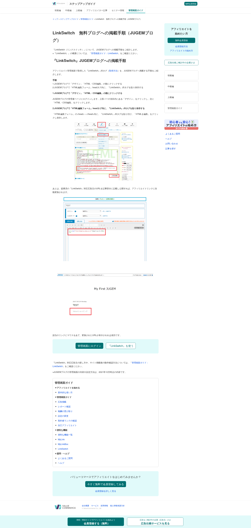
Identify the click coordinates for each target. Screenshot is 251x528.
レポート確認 (64, 406)
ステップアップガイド (82, 3)
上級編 (79, 10)
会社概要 (85, 505)
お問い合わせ (171, 143)
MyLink (61, 439)
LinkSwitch (63, 448)
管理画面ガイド (136, 10)
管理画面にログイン (89, 346)
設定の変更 (63, 415)
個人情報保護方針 (117, 505)
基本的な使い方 (65, 392)
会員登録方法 (181, 46)
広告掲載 (62, 401)
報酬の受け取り (65, 411)
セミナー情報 (118, 10)
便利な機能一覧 (65, 434)
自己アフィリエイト (67, 425)
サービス (95, 505)
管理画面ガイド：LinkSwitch (104, 53)
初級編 (58, 10)
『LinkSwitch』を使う (120, 346)
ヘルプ (61, 462)
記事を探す (170, 148)
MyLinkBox (63, 444)
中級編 (68, 10)
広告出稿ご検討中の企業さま (181, 62)
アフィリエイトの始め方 (181, 50)
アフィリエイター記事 (96, 10)
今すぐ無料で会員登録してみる (105, 484)
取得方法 (113, 70)
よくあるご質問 (65, 458)
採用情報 (104, 505)
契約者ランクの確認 (67, 420)
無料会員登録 (190, 3)
